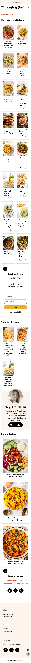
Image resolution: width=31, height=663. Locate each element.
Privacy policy (7, 616)
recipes (10, 14)
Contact (5, 629)
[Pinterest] (15, 590)
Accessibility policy (9, 614)
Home (3, 14)
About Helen (15, 425)
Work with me (7, 631)
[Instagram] (21, 590)
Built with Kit (15, 312)
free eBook (18, 644)
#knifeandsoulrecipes (12, 583)
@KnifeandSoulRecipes (15, 581)
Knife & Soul (21, 660)
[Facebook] (9, 590)
